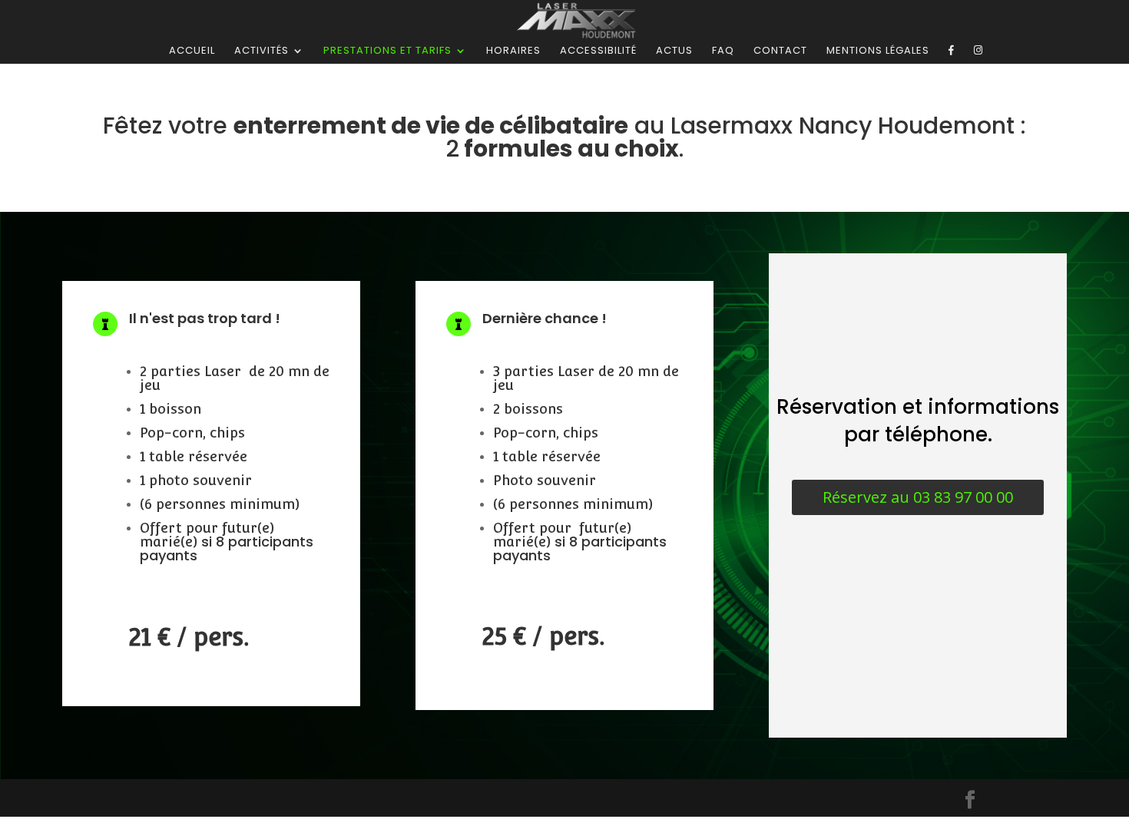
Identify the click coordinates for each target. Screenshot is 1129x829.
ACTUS (674, 51)
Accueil (192, 51)
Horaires (513, 51)
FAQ (723, 51)
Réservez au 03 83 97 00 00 (918, 497)
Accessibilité (598, 51)
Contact (780, 51)
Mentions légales (877, 51)
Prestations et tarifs (387, 51)
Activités (261, 51)
